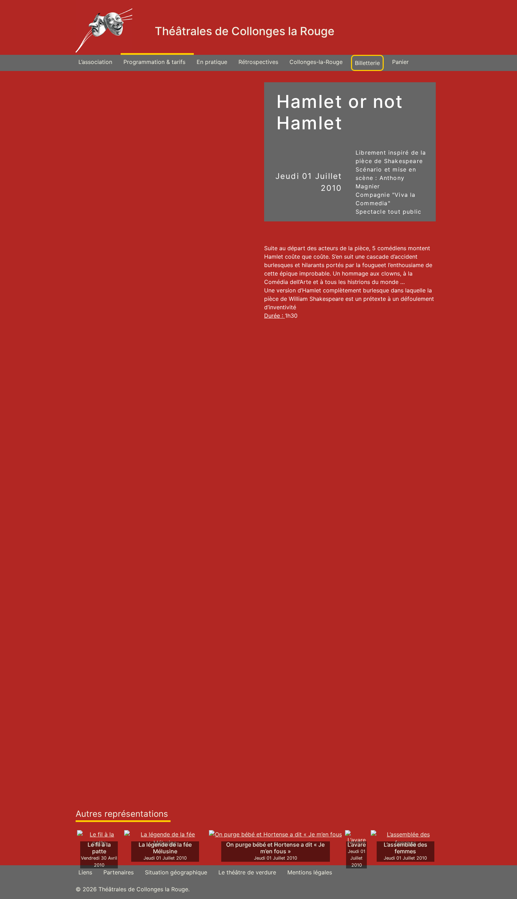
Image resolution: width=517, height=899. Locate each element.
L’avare (356, 844)
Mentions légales (309, 872)
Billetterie (367, 62)
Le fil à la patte (99, 848)
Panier (400, 61)
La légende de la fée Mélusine (165, 848)
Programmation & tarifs (154, 61)
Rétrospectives (258, 61)
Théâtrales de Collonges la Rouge (244, 31)
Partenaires (118, 872)
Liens (85, 872)
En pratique (212, 61)
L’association (95, 61)
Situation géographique (176, 872)
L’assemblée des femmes (405, 848)
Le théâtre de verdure (247, 872)
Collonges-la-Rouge (316, 61)
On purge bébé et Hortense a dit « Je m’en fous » (275, 848)
